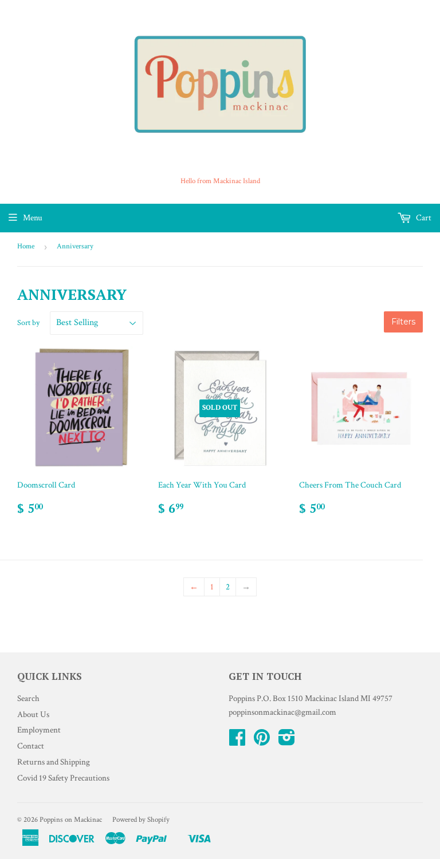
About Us (33, 714)
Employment (39, 730)
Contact (30, 746)
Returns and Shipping (53, 762)
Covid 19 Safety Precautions (63, 778)
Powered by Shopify (141, 820)
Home (25, 246)
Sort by (28, 323)
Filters (403, 321)
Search (28, 698)
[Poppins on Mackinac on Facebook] (237, 741)
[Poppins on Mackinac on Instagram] (287, 741)
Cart (422, 217)
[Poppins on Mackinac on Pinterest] (261, 741)
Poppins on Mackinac (71, 820)
